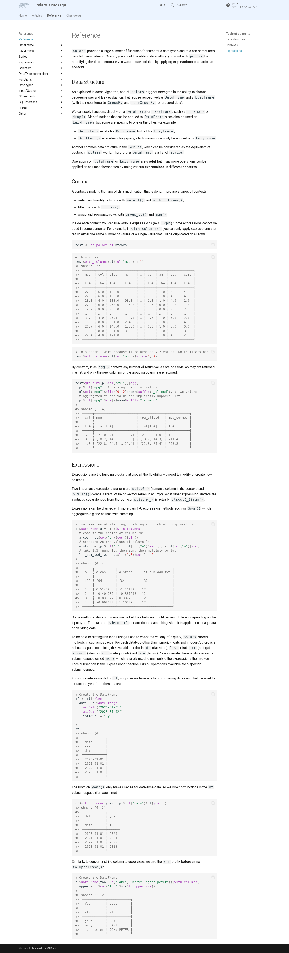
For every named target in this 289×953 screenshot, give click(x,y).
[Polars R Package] (23, 5)
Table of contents (238, 33)
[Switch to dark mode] (162, 5)
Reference (54, 15)
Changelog (73, 15)
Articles (37, 15)
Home (23, 15)
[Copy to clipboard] (213, 244)
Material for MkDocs (44, 948)
